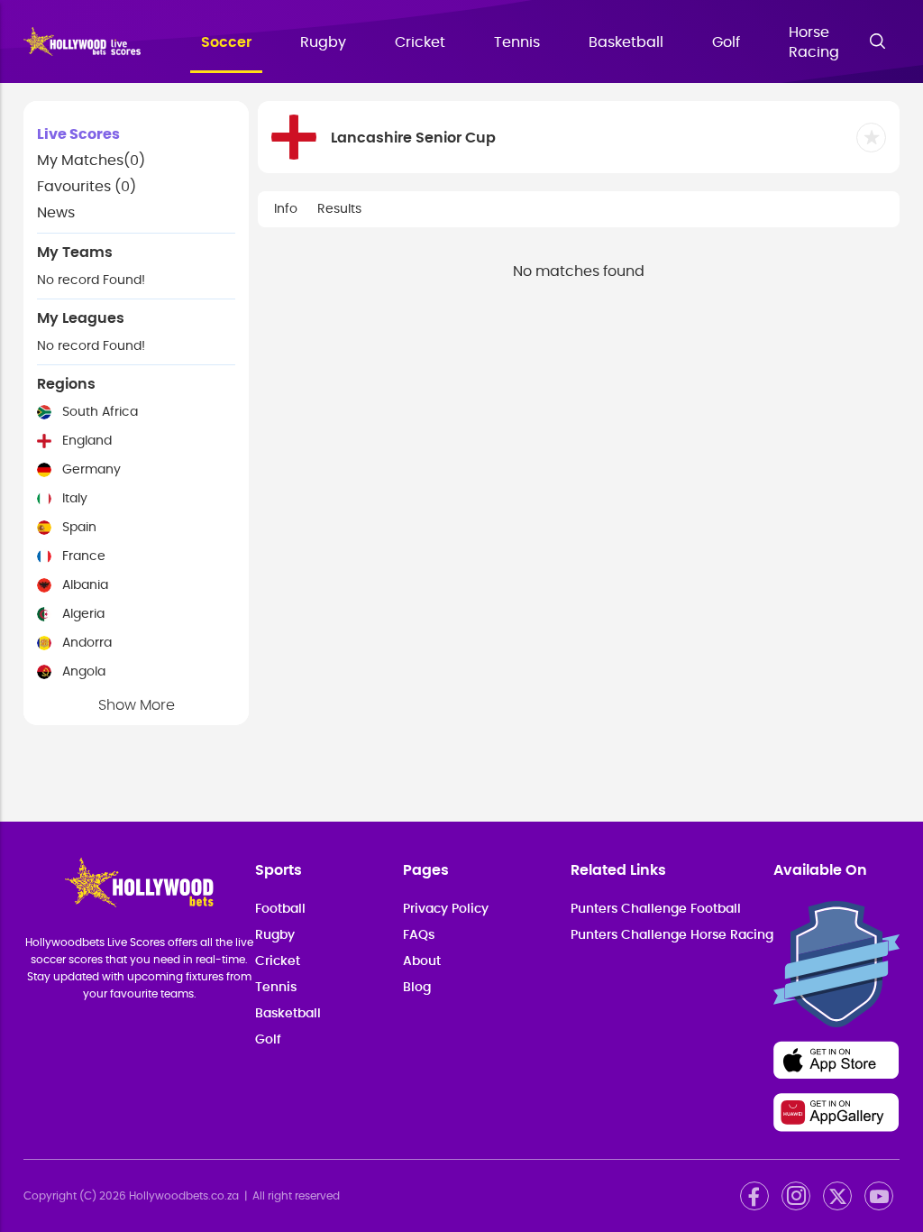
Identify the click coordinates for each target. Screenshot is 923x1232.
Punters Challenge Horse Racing (672, 935)
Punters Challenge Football (656, 909)
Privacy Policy (446, 909)
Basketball (626, 42)
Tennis (517, 42)
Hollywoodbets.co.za (184, 1196)
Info (285, 209)
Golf (726, 42)
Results (339, 209)
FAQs (418, 935)
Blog (417, 987)
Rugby (323, 42)
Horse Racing (814, 42)
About (422, 961)
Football (280, 909)
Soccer (226, 42)
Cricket (420, 42)
